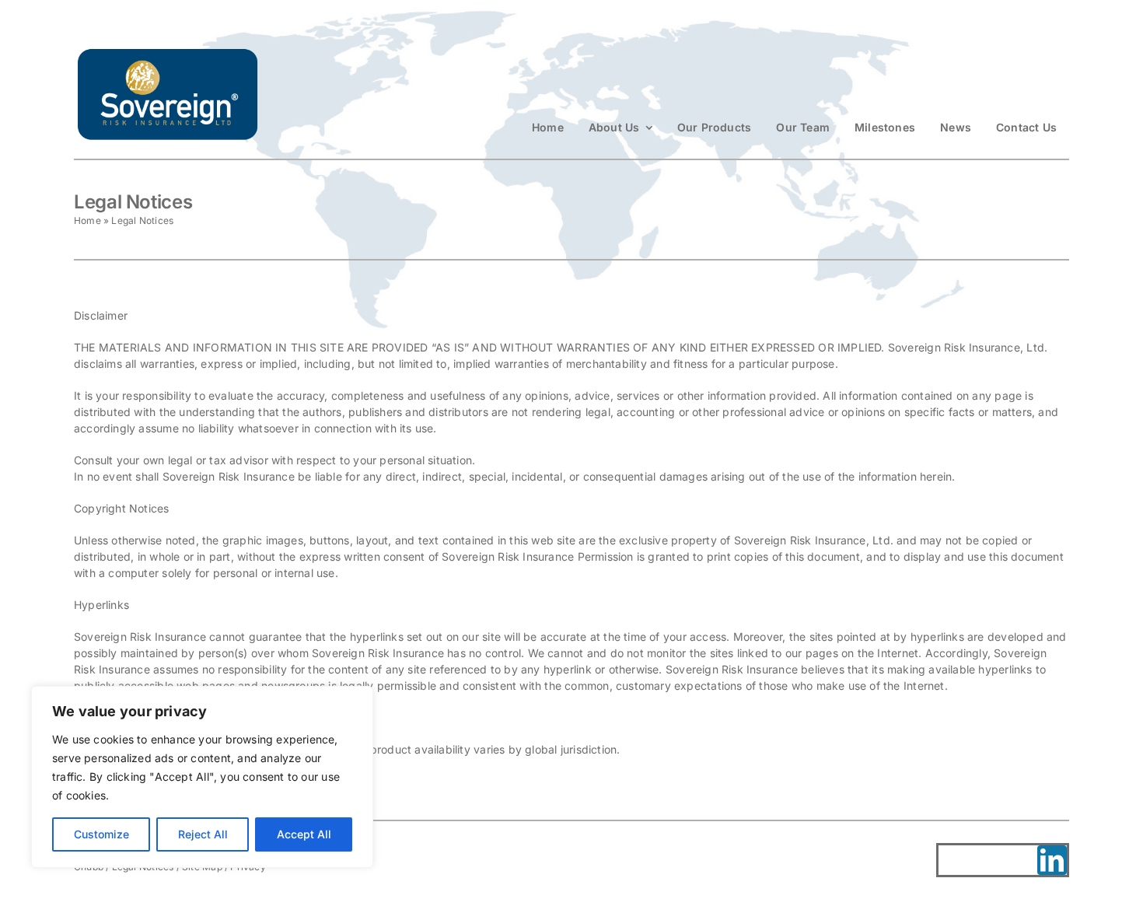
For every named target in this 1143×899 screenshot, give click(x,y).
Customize (101, 834)
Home (87, 220)
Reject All (203, 834)
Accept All (304, 834)
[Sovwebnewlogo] (167, 51)
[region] (202, 777)
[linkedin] (1052, 860)
